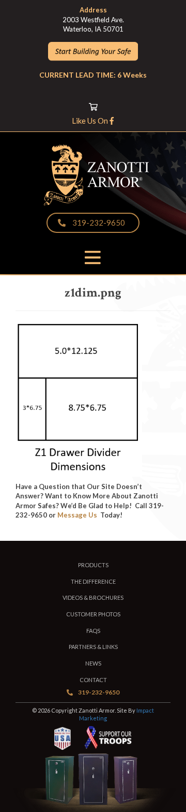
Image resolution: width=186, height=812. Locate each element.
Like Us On (91, 120)
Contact (93, 679)
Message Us (77, 515)
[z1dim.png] (79, 471)
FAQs (93, 630)
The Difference (93, 581)
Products (93, 565)
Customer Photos (93, 614)
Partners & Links (93, 646)
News (93, 663)
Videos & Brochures (93, 597)
